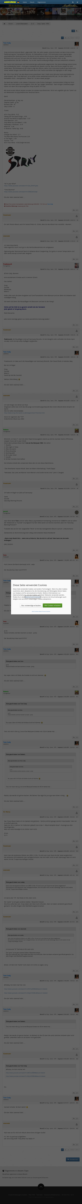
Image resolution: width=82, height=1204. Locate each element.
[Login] (77, 2)
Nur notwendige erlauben (31, 605)
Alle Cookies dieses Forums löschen (41, 611)
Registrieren (42, 2)
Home (25, 2)
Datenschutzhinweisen (32, 597)
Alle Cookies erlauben (52, 605)
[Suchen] (72, 2)
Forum (32, 2)
